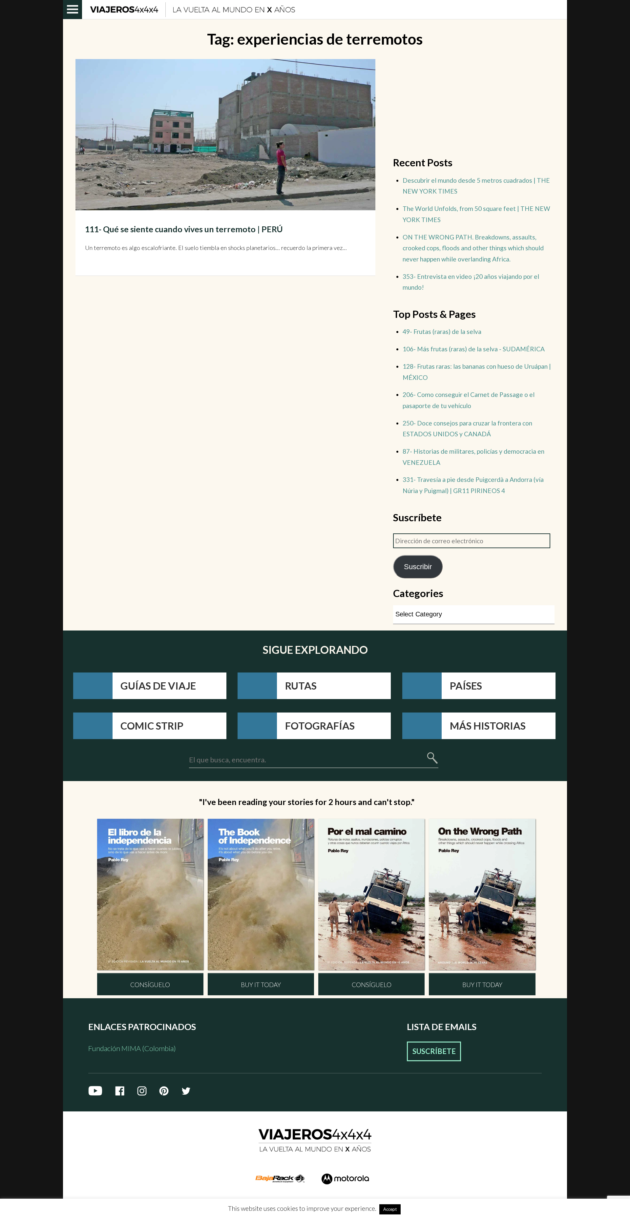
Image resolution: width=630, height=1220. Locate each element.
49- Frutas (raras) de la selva (442, 331)
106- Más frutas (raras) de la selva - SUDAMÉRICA (474, 349)
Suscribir (418, 567)
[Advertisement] (474, 105)
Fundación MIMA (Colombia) (132, 1048)
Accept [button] (390, 1209)
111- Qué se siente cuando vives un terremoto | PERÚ (184, 229)
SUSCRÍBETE (434, 1051)
